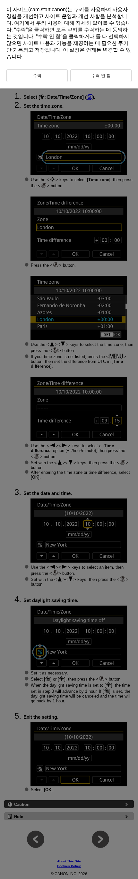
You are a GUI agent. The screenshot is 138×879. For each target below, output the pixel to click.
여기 (19, 23)
